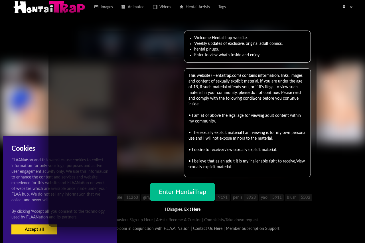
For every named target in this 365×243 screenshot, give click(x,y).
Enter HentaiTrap (182, 192)
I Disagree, (182, 210)
